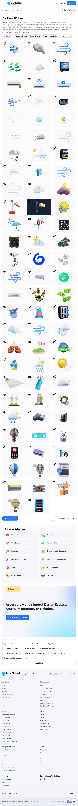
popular (11, 30)
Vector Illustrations (46, 691)
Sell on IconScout (7, 694)
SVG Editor (5, 720)
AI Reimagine (6, 729)
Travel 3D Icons (35, 36)
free (17, 22)
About (4, 688)
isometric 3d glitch (12, 649)
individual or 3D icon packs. (43, 27)
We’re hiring (6, 697)
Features (4, 691)
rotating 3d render (48, 649)
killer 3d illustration (37, 644)
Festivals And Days (18, 559)
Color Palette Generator (10, 741)
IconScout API (6, 732)
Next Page (8, 518)
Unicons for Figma (46, 726)
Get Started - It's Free (17, 618)
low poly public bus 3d (57, 653)
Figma (42, 715)
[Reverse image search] (64, 10)
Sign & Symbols (52, 567)
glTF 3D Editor (6, 718)
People (49, 535)
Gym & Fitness (16, 575)
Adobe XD (43, 729)
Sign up (71, 3)
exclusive (5, 30)
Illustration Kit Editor (8, 715)
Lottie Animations (46, 688)
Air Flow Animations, (62, 30)
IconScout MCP (7, 735)
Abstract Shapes (53, 543)
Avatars (14, 567)
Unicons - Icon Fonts (46, 703)
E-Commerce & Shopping (56, 551)
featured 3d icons (27, 30)
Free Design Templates (47, 706)
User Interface (16, 543)
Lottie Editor (6, 723)
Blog (3, 685)
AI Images (43, 694)
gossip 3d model (30, 649)
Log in (63, 3)
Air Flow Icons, (21, 32)
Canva (42, 718)
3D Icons (42, 685)
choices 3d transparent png (15, 644)
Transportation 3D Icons (50, 36)
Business (14, 535)
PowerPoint (43, 720)
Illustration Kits (45, 697)
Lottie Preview (6, 738)
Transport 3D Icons (21, 36)
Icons (41, 700)
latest (16, 30)
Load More (39, 663)
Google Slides (44, 723)
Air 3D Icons (7, 36)
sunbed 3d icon (55, 644)
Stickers (50, 575)
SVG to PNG (6, 726)
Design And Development (56, 559)
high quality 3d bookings (35, 653)
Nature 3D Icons (67, 36)
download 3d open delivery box (16, 658)
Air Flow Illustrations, (9, 32)
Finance (14, 551)
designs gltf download (13, 653)
